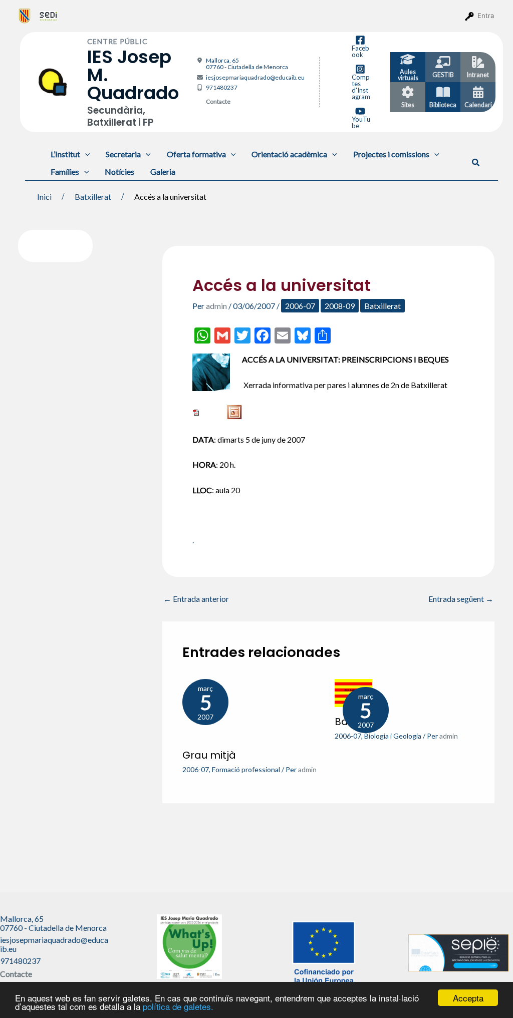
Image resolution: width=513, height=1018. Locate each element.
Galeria (162, 171)
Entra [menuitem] (485, 16)
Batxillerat (382, 305)
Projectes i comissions (391, 154)
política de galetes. (178, 1006)
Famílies (65, 171)
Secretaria (123, 154)
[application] (85, 154)
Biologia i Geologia (392, 736)
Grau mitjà (209, 755)
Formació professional (246, 769)
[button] (476, 163)
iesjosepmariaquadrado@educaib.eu (255, 77)
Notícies (119, 171)
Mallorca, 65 (247, 64)
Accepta (468, 997)
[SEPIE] (458, 951)
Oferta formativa (196, 154)
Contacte (218, 101)
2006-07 (300, 305)
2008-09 (340, 305)
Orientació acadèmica (289, 154)
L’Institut (65, 154)
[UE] (323, 951)
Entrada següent (460, 599)
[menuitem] (25, 16)
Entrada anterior (196, 599)
